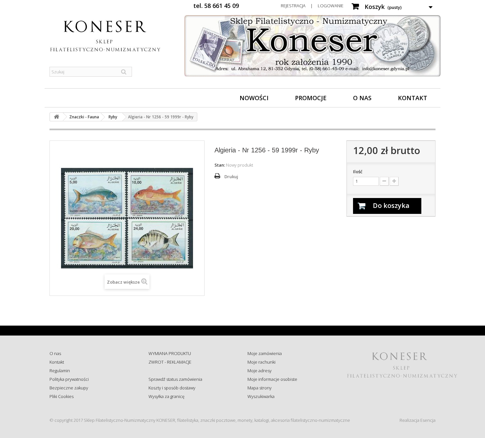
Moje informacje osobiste (272, 379)
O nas (362, 98)
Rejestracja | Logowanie (312, 6)
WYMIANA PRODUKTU (169, 353)
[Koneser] (110, 36)
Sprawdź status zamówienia (175, 379)
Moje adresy (259, 371)
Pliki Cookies (61, 396)
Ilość (357, 172)
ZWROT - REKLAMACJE (169, 362)
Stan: (219, 165)
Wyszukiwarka (261, 396)
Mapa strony (259, 388)
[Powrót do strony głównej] (56, 117)
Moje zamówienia (264, 353)
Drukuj (231, 176)
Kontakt (412, 98)
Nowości (254, 98)
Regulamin (59, 371)
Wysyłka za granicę (166, 396)
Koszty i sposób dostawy (171, 388)
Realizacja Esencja (418, 420)
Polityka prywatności (69, 379)
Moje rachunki (261, 362)
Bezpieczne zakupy (68, 388)
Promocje (311, 98)
